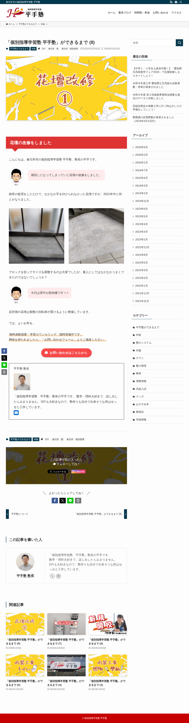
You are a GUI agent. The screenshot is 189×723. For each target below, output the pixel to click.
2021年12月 (142, 293)
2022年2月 (141, 277)
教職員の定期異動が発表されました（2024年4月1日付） (153, 119)
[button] (55, 500)
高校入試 (141, 388)
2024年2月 (141, 193)
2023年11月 (142, 201)
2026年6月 (141, 147)
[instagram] (58, 576)
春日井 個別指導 (70, 49)
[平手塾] (25, 12)
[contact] (175, 2)
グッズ (140, 396)
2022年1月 (141, 285)
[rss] (171, 2)
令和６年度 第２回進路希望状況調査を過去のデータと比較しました (156, 96)
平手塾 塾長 (25, 576)
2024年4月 (141, 177)
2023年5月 (141, 216)
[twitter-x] (52, 576)
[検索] (180, 2)
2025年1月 (141, 162)
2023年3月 (141, 231)
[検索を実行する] (179, 42)
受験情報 (141, 381)
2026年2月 (141, 154)
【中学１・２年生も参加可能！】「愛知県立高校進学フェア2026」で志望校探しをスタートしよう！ (157, 72)
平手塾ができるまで (19, 49)
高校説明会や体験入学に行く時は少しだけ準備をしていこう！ (157, 107)
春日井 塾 (53, 49)
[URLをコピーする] (78, 500)
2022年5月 (141, 262)
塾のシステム (144, 342)
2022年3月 (141, 270)
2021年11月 (142, 301)
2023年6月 (141, 208)
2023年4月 (141, 224)
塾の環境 (141, 365)
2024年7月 (141, 170)
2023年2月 (141, 239)
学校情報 (141, 419)
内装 (138, 334)
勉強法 (140, 411)
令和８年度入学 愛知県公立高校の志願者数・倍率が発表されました (156, 85)
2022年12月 (142, 247)
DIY (43, 49)
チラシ (140, 358)
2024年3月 (141, 185)
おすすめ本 (142, 404)
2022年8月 (141, 254)
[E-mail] (16, 413)
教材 (138, 373)
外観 (34, 49)
